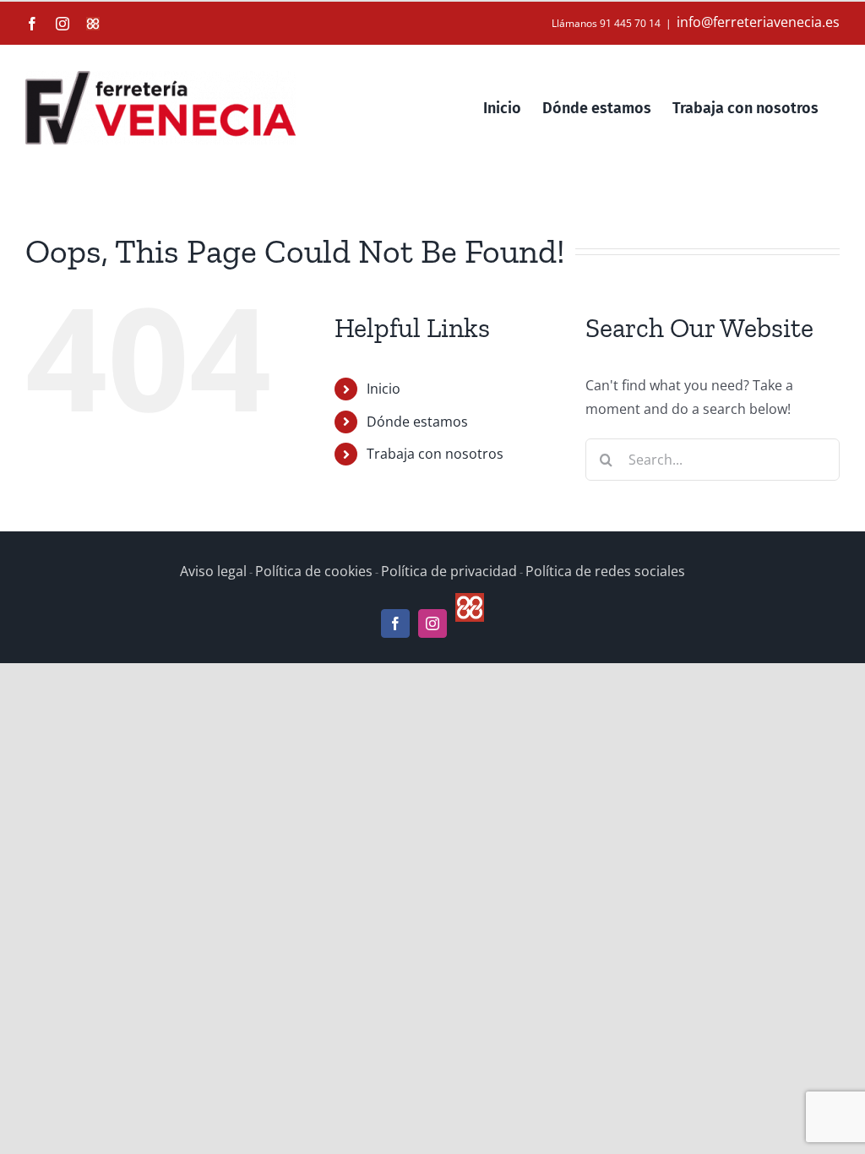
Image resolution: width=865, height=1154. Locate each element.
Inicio (383, 388)
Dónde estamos (417, 421)
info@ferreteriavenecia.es (758, 22)
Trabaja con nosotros (435, 453)
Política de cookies (314, 571)
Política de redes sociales (605, 571)
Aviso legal (213, 571)
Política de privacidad (449, 571)
